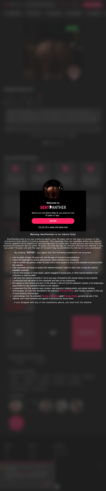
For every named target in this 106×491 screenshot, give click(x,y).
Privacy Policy (71, 296)
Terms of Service (50, 296)
